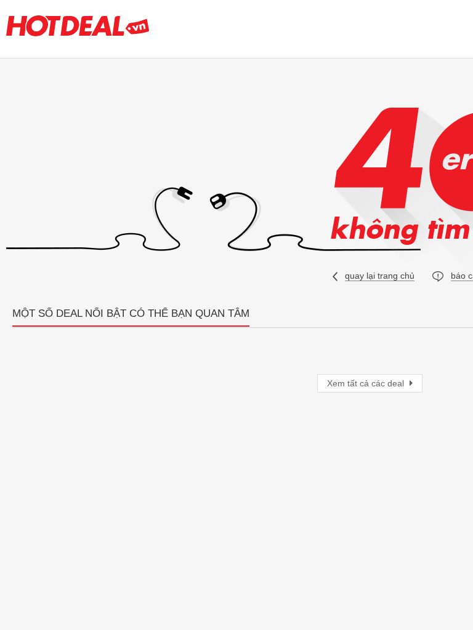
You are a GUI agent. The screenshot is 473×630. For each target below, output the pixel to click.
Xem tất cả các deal (366, 383)
